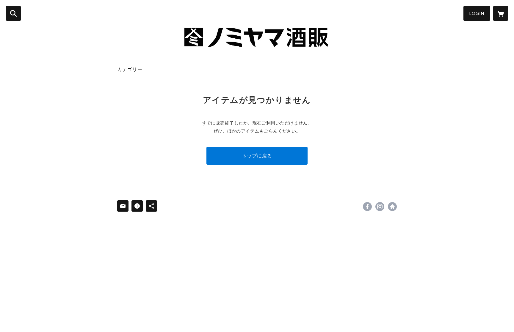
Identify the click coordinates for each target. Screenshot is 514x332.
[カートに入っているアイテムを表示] (500, 13)
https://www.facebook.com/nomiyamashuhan (367, 206)
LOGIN (476, 13)
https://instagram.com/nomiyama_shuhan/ (379, 206)
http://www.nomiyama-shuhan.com (392, 206)
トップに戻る (257, 155)
